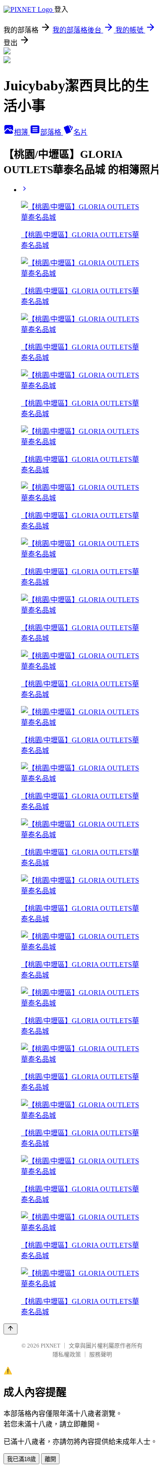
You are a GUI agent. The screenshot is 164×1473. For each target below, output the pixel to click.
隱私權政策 (66, 1354)
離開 (50, 1459)
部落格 (51, 132)
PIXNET (50, 1345)
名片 (80, 132)
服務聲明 (100, 1354)
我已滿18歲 (21, 1459)
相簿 (22, 132)
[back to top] (10, 1328)
